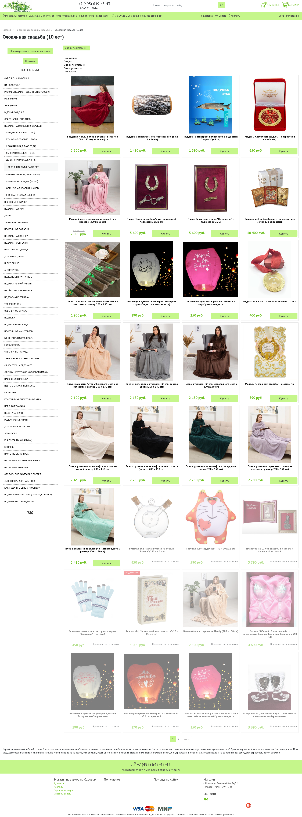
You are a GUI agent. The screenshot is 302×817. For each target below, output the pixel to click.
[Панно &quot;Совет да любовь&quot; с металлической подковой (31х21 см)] (151, 187)
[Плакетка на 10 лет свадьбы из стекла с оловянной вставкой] (269, 516)
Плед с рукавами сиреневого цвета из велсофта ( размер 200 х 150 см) (270, 468)
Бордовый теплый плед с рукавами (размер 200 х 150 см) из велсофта (92, 138)
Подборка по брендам (17, 297)
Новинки (30, 61)
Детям (8, 215)
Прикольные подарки (16, 229)
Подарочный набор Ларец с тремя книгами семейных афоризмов (270, 220)
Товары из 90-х (12, 304)
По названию (70, 58)
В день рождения (14, 112)
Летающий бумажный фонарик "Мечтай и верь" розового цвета (210, 303)
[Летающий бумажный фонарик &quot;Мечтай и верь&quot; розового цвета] (210, 269)
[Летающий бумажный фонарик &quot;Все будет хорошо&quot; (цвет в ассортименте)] (151, 269)
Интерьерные (11, 263)
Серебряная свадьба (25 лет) (22, 181)
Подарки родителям (16, 243)
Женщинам (10, 105)
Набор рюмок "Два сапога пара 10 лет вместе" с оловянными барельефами (270, 715)
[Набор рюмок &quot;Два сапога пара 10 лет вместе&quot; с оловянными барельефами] (269, 681)
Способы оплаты (62, 793)
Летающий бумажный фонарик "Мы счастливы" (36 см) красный (151, 715)
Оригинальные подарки (17, 119)
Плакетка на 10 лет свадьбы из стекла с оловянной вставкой (269, 550)
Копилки (9, 447)
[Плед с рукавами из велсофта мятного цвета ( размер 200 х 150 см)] (92, 516)
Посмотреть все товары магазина (30, 51)
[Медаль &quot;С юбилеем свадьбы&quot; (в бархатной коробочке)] (269, 104)
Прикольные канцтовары (18, 331)
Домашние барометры (17, 426)
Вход (281, 15)
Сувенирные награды (16, 352)
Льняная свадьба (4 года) (20, 153)
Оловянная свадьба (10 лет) (23, 167)
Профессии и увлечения (18, 290)
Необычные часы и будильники (22, 460)
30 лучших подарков (16, 222)
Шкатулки (10, 392)
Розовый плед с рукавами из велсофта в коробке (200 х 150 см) (92, 220)
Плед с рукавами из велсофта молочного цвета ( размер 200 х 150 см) (93, 468)
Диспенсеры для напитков (19, 481)
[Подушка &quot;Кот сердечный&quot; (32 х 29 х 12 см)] (210, 516)
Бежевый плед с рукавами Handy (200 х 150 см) (210, 631)
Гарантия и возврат (64, 790)
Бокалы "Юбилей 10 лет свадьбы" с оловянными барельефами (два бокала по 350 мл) (270, 634)
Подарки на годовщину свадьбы (33, 29)
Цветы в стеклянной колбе (19, 386)
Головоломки (12, 345)
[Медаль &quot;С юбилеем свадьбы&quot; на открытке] (269, 352)
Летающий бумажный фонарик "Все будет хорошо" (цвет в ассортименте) (151, 303)
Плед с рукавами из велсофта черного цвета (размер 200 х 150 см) (151, 468)
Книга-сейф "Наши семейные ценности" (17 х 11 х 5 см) (151, 633)
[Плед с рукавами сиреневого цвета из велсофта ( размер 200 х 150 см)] (269, 434)
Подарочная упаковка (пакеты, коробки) (28, 494)
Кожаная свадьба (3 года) (21, 146)
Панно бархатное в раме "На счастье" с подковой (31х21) (211, 220)
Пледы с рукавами (15, 406)
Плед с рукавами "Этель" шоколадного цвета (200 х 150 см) (211, 385)
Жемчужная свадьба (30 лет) (22, 188)
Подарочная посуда (16, 324)
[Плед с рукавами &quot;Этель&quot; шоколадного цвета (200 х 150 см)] (210, 352)
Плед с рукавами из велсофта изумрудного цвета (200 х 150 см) (211, 468)
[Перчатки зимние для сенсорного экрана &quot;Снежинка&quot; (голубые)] (92, 599)
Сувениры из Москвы (16, 78)
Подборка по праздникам (19, 501)
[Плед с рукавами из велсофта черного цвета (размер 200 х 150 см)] (151, 434)
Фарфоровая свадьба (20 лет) (23, 174)
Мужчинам (10, 99)
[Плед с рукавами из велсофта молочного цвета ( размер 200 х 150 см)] (92, 434)
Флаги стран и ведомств (18, 365)
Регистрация (292, 15)
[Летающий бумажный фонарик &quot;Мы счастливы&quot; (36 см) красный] (151, 681)
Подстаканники (13, 413)
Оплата (222, 15)
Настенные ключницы (16, 454)
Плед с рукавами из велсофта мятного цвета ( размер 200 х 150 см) (92, 550)
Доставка (208, 15)
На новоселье (12, 85)
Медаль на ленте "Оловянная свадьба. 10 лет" (270, 301)
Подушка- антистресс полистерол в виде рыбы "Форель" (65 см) (211, 138)
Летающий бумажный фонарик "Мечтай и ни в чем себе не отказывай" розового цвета (211, 715)
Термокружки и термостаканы (21, 358)
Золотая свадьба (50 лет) (20, 195)
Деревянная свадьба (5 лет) (21, 160)
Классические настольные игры (22, 399)
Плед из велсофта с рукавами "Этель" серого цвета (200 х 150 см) (151, 385)
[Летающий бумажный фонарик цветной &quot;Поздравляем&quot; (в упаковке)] (92, 681)
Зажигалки (10, 433)
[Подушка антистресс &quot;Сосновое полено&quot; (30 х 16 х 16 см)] (151, 104)
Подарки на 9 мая (14, 209)
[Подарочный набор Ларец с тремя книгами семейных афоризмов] (269, 187)
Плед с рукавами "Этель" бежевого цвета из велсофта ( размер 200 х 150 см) (92, 385)
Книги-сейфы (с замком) (18, 440)
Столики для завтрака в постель (23, 474)
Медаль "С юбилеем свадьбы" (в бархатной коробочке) (270, 138)
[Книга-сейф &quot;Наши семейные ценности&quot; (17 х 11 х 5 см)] (151, 599)
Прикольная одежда (16, 249)
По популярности (73, 68)
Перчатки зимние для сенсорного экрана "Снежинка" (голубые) (93, 633)
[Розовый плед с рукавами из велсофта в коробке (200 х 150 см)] (92, 187)
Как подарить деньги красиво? (21, 488)
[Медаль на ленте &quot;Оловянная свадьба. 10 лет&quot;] (269, 269)
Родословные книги (16, 420)
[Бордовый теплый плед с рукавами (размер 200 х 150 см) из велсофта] (92, 104)
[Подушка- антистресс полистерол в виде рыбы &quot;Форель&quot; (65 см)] (210, 104)
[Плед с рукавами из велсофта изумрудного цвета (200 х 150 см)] (210, 434)
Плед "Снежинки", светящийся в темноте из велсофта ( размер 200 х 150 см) (92, 303)
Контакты (235, 15)
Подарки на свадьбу (16, 236)
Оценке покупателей (74, 64)
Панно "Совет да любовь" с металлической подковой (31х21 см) (151, 220)
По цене (68, 61)
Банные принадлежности (18, 338)
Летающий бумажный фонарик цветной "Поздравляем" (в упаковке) (92, 715)
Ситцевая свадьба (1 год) (20, 132)
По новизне (70, 71)
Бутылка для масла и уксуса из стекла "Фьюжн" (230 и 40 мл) (151, 550)
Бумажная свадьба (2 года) (21, 139)
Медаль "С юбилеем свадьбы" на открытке (269, 383)
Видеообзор (132, 572)
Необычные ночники (16, 467)
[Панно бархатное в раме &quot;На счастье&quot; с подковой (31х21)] (210, 187)
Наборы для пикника (16, 379)
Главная (7, 29)
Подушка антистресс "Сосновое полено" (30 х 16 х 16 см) (151, 138)
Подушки (9, 318)
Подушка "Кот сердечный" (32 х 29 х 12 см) (211, 548)
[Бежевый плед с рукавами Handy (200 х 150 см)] (210, 599)
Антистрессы (11, 270)
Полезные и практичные (18, 277)
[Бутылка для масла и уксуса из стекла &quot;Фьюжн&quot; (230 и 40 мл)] (151, 516)
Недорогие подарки (15, 202)
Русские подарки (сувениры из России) (27, 92)
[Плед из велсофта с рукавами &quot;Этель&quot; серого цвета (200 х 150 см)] (151, 352)
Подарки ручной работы (18, 284)
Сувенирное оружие (15, 311)
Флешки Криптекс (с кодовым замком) (26, 372)
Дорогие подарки (14, 256)
